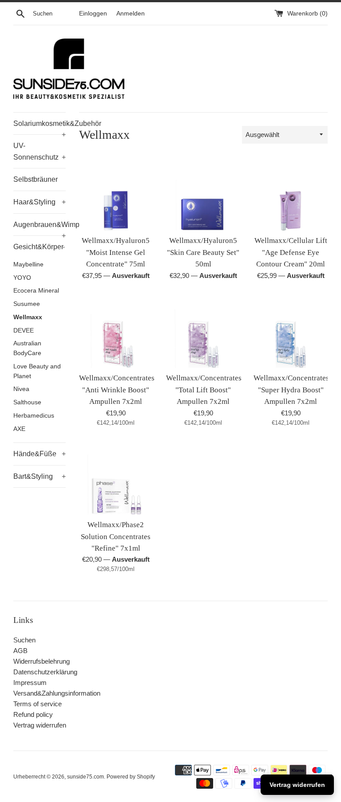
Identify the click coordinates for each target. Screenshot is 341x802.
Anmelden (130, 13)
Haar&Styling (39, 202)
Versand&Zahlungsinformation (56, 693)
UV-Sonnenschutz (39, 151)
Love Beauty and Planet (37, 371)
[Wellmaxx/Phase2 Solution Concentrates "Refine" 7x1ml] (116, 478)
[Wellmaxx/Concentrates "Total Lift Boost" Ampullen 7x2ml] (203, 331)
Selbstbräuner (35, 179)
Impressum (30, 682)
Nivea (21, 389)
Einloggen (93, 13)
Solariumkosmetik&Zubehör (39, 127)
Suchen (24, 640)
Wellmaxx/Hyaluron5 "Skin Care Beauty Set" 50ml (203, 252)
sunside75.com (85, 777)
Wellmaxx (27, 317)
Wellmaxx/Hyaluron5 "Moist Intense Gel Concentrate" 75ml (116, 252)
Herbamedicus (33, 415)
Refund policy (33, 714)
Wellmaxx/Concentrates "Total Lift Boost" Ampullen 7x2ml (204, 390)
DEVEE (23, 330)
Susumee (26, 304)
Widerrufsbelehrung (41, 661)
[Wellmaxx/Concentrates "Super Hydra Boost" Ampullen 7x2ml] (291, 331)
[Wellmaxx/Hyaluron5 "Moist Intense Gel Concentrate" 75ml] (116, 194)
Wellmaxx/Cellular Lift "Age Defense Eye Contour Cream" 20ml (290, 252)
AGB (20, 650)
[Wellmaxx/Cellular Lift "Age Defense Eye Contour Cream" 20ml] (291, 194)
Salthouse (27, 402)
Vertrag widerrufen (39, 725)
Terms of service (37, 704)
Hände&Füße (39, 454)
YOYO (22, 277)
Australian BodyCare (27, 348)
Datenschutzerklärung (45, 672)
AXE (19, 429)
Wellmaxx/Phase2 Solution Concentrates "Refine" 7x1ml (116, 536)
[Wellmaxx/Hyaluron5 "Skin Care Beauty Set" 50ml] (203, 194)
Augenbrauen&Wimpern (39, 228)
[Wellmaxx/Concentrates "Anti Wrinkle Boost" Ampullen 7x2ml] (116, 331)
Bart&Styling (39, 476)
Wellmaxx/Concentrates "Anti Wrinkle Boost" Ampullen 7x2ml (117, 390)
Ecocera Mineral (36, 290)
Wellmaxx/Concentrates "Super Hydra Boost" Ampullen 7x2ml (291, 390)
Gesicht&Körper (39, 246)
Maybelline (28, 264)
